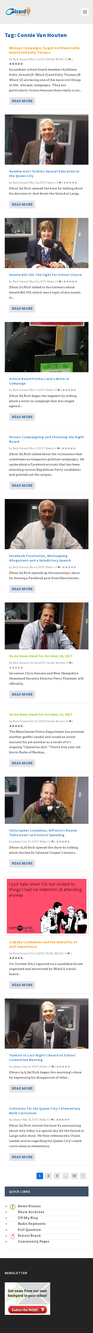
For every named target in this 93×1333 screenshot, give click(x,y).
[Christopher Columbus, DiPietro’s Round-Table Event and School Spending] (46, 800)
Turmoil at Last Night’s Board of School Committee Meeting (42, 1057)
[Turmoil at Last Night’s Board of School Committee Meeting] (46, 1023)
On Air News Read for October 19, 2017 (40, 714)
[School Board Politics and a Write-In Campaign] (46, 347)
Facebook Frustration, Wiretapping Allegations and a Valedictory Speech (40, 558)
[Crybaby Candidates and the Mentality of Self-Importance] (46, 906)
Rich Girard (20, 59)
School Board (29, 1235)
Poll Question (29, 1230)
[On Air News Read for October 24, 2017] (46, 626)
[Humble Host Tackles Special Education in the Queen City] (46, 139)
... (66, 1176)
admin (17, 841)
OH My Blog (28, 1218)
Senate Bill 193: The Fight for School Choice (45, 274)
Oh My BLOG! (55, 59)
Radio (50, 182)
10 (74, 1176)
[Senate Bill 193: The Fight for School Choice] (46, 243)
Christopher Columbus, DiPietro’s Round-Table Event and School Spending (43, 832)
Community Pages (33, 1241)
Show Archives (31, 1212)
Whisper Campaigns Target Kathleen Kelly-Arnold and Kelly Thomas (45, 50)
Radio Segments (31, 1223)
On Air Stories (55, 662)
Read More (22, 101)
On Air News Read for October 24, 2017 (40, 656)
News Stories (29, 1206)
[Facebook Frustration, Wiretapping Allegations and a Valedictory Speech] (46, 524)
